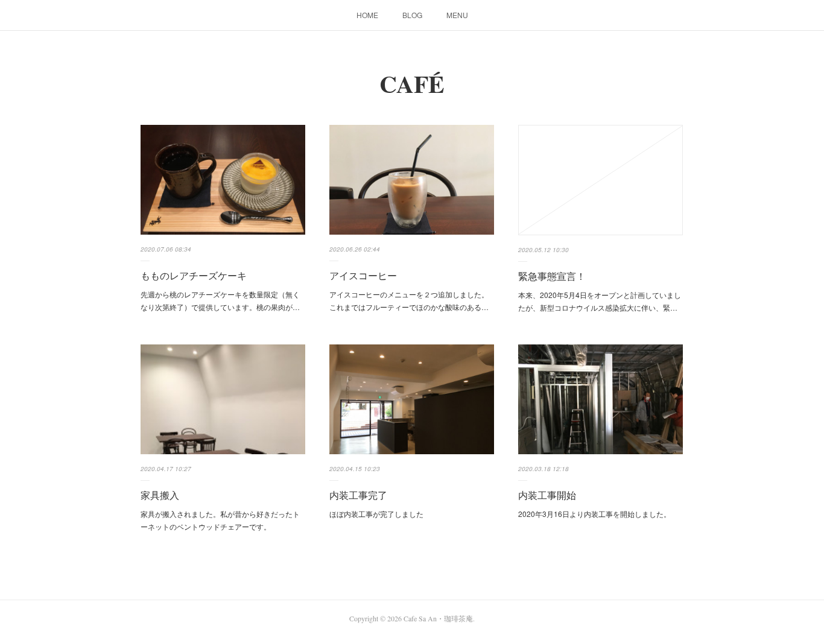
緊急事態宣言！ (552, 276)
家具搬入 (160, 495)
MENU (457, 15)
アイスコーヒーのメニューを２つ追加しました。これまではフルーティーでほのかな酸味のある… (409, 300)
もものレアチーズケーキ (194, 275)
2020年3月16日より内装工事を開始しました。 (594, 514)
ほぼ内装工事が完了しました (376, 514)
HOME (367, 15)
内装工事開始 (547, 495)
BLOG (412, 15)
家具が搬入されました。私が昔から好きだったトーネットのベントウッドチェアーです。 (220, 520)
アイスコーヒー (363, 275)
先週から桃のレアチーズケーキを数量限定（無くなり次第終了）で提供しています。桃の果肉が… (220, 300)
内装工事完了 (358, 495)
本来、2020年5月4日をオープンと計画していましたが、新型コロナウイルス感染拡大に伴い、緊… (599, 301)
